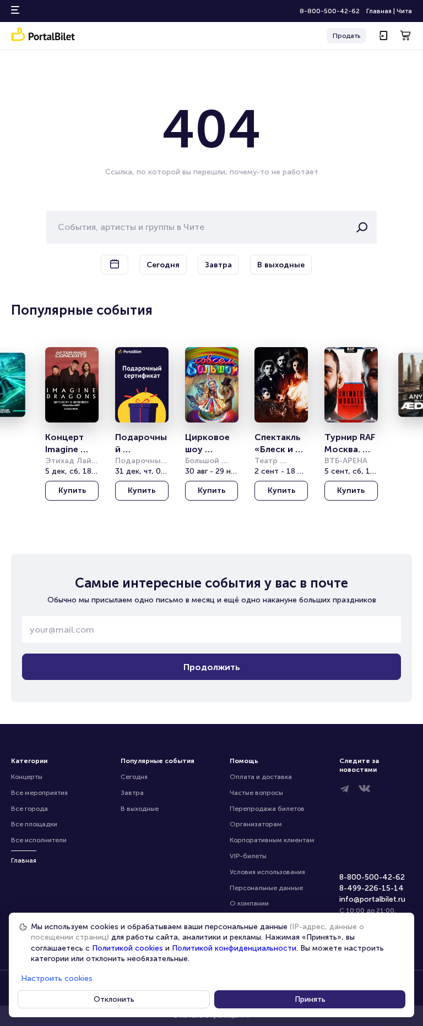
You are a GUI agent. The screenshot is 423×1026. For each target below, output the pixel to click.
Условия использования (267, 872)
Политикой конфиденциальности (234, 948)
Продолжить (211, 667)
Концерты (26, 777)
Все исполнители (39, 840)
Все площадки (34, 824)
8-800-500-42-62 (330, 11)
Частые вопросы (256, 793)
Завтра (132, 793)
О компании (249, 903)
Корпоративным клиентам (272, 840)
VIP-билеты (248, 856)
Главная (379, 11)
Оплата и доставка (261, 777)
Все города (29, 809)
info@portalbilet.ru (372, 899)
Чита (404, 11)
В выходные (140, 809)
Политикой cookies (127, 948)
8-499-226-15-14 (371, 888)
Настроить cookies (57, 978)
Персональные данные (266, 888)
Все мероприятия (39, 793)
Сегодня (134, 777)
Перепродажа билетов (267, 809)
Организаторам (256, 824)
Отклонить (114, 999)
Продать (346, 36)
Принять (310, 999)
